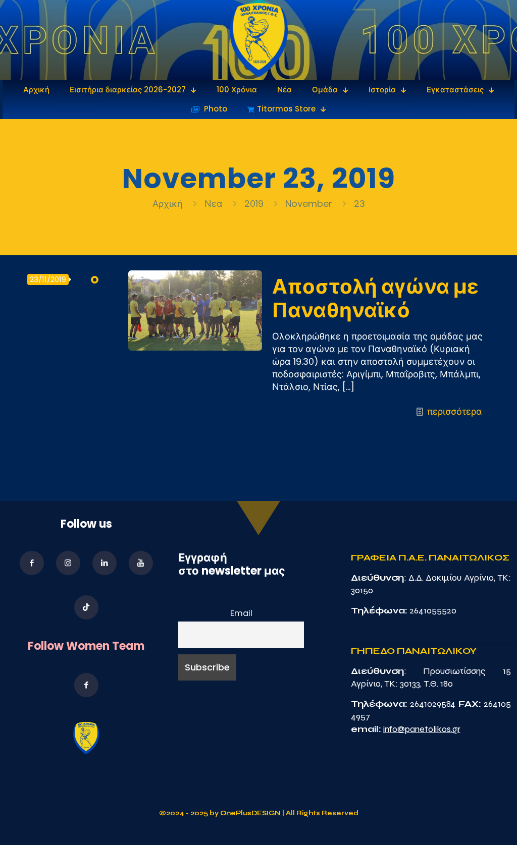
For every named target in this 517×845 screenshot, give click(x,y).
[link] (259, 40)
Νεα (213, 203)
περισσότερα (454, 411)
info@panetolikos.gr (421, 729)
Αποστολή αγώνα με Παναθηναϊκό (375, 298)
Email (241, 613)
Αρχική (168, 203)
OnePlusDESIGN (251, 813)
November (308, 203)
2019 (254, 203)
